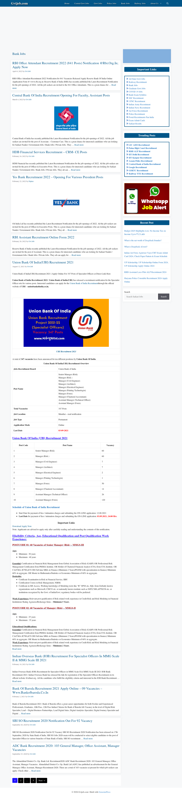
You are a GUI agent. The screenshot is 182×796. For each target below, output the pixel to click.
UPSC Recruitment (137, 101)
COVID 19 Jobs (136, 91)
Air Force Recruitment (138, 110)
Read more (79, 144)
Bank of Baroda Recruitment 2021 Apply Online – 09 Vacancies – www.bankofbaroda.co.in (57, 690)
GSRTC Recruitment (138, 170)
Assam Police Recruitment (140, 160)
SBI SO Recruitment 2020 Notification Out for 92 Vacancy (52, 720)
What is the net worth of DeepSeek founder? (142, 240)
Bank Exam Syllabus (137, 94)
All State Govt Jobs (137, 78)
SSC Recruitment (136, 98)
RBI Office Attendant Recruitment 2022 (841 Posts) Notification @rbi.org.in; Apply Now (65, 65)
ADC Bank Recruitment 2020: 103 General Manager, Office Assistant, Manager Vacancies (65, 747)
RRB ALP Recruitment (139, 151)
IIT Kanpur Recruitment (140, 157)
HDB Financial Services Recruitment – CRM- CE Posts (49, 152)
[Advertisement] (80, 25)
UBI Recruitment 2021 (66, 351)
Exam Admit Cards (137, 120)
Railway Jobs (140, 3)
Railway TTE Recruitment (141, 173)
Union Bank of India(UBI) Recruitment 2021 (43, 262)
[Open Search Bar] (167, 3)
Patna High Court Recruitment (143, 148)
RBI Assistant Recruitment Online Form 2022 (43, 237)
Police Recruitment (137, 114)
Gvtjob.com (19, 3)
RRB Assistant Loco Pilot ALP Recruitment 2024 (145, 272)
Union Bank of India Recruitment (84, 283)
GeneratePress (104, 792)
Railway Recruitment (138, 82)
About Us (154, 3)
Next (42, 780)
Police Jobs (111, 3)
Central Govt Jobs (81, 3)
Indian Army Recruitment (139, 104)
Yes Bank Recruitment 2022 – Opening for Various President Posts (57, 177)
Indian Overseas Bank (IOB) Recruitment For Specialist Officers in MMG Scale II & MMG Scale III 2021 (65, 658)
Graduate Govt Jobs (137, 88)
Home (67, 3)
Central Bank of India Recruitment (145, 164)
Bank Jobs (125, 3)
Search (127, 291)
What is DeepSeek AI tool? (135, 246)
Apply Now (27, 526)
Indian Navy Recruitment (139, 107)
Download (16, 526)
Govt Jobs (98, 3)
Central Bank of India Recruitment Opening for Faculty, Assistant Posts (61, 95)
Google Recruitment (138, 167)
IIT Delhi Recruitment (139, 154)
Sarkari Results (135, 123)
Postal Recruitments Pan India (141, 117)
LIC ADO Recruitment (139, 144)
